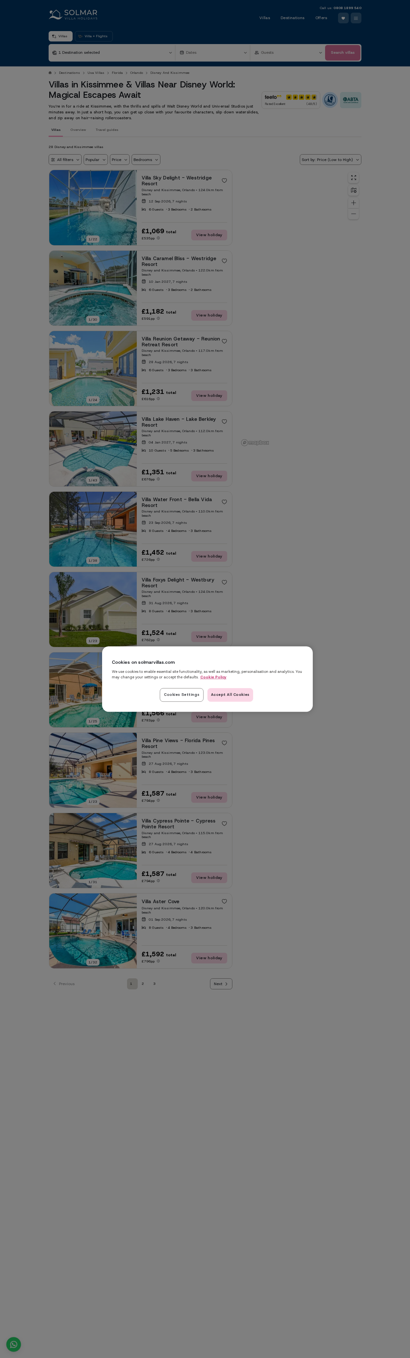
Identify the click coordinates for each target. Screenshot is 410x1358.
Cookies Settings (181, 694)
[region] (207, 679)
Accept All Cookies (230, 694)
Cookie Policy (213, 677)
